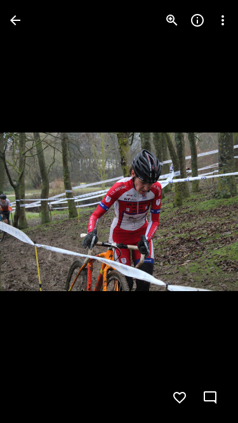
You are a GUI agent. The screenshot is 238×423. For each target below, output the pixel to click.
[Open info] (197, 20)
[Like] (179, 397)
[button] (35, 212)
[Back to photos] (15, 20)
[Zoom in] (172, 20)
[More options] (222, 20)
